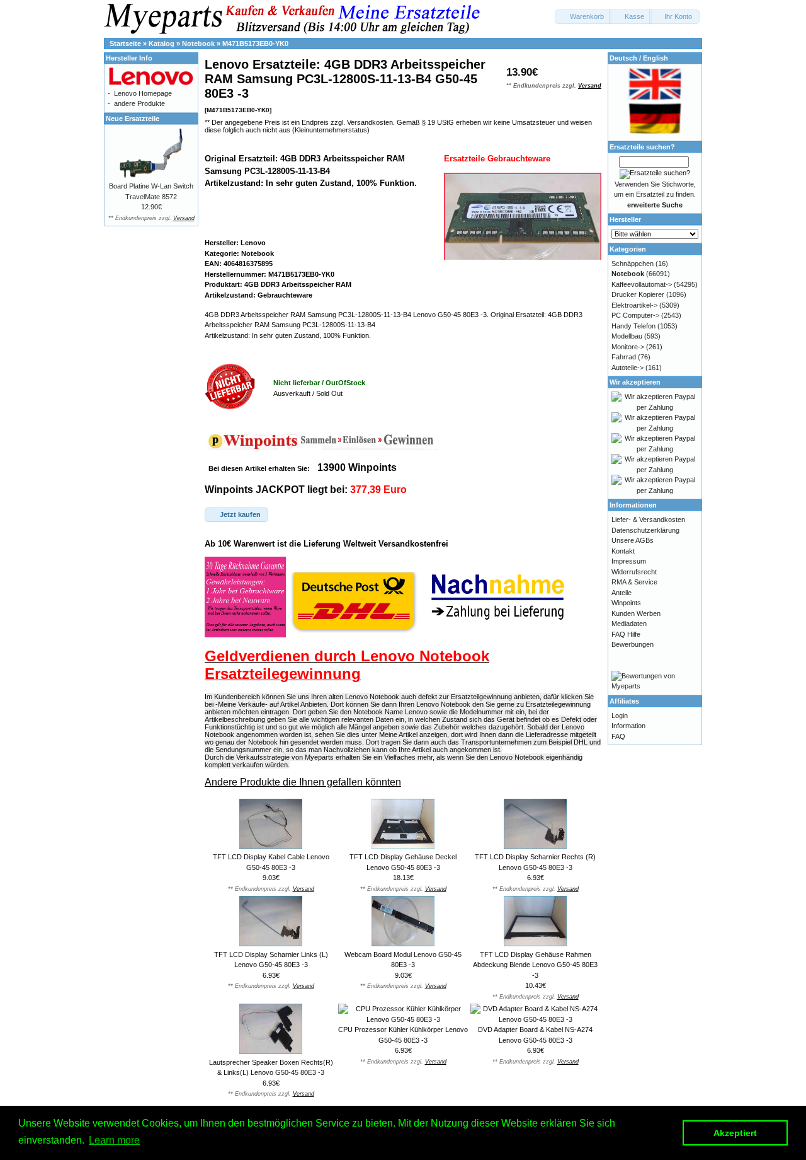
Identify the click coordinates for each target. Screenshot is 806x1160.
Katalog (161, 43)
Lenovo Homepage (143, 93)
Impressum (628, 561)
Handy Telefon (633, 326)
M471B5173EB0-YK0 (255, 43)
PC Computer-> (635, 315)
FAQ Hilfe (625, 634)
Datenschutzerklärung (645, 530)
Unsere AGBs (632, 540)
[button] (583, 16)
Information (628, 725)
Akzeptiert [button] (735, 1133)
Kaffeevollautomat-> (641, 284)
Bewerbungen (632, 644)
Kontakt (623, 551)
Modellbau (626, 336)
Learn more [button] (114, 1140)
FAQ (618, 736)
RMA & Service (634, 582)
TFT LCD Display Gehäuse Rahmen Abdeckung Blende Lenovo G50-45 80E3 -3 (535, 965)
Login (619, 715)
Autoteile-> (627, 367)
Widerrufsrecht (634, 572)
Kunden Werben (636, 613)
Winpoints (626, 602)
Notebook (198, 43)
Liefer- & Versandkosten (648, 519)
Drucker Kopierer (637, 294)
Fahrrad (623, 357)
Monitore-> (627, 347)
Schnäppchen (632, 263)
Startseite (125, 43)
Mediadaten (629, 623)
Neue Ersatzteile (132, 118)
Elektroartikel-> (634, 305)
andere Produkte (139, 103)
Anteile (621, 592)
